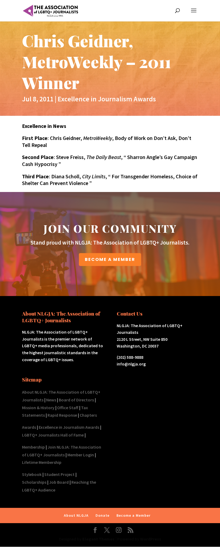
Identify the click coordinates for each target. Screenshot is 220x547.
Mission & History (38, 407)
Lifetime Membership (41, 462)
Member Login (80, 454)
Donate (102, 515)
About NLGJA (76, 515)
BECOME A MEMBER (110, 259)
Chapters (88, 415)
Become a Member (133, 515)
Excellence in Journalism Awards (107, 98)
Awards (29, 427)
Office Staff (67, 407)
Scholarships (34, 482)
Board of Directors (76, 399)
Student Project (59, 474)
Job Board (59, 482)
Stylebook (32, 474)
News (51, 399)
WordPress (150, 539)
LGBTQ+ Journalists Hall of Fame (53, 435)
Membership (33, 447)
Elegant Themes (98, 539)
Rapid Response (62, 415)
